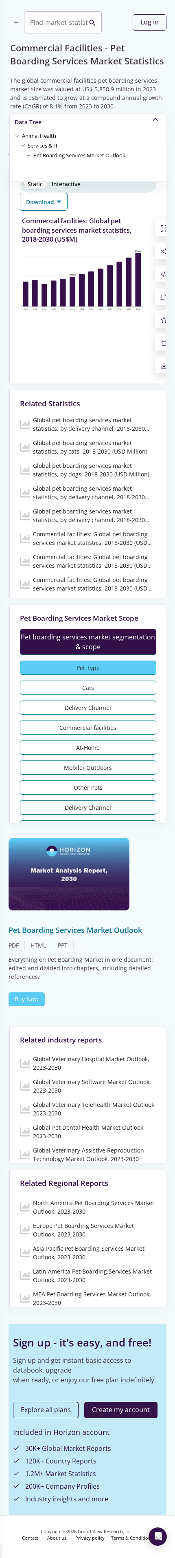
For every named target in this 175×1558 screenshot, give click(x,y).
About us (56, 1538)
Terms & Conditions (132, 1538)
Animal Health (39, 135)
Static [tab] (35, 184)
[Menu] (16, 22)
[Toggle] (17, 135)
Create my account (121, 1409)
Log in (149, 22)
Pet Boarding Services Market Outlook (79, 155)
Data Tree (28, 122)
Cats (88, 688)
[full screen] (164, 227)
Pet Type (88, 668)
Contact (30, 1538)
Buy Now (27, 999)
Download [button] (41, 202)
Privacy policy (90, 1538)
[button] (39, 135)
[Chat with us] (158, 1536)
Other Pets (88, 787)
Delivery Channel (88, 708)
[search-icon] (92, 22)
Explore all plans (46, 1409)
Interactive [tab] (66, 184)
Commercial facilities (87, 728)
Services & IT (43, 145)
